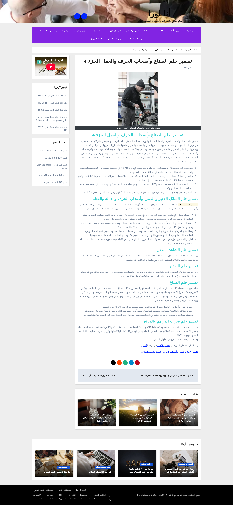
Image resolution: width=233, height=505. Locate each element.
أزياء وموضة (159, 31)
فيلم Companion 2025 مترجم (53, 150)
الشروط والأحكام (73, 497)
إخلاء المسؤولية (61, 497)
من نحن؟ (110, 498)
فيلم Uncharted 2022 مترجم (53, 175)
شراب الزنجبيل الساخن (100, 472)
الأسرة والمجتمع (132, 31)
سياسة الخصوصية (85, 497)
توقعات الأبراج (97, 39)
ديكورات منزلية (62, 31)
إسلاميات (189, 31)
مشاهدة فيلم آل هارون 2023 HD (52, 110)
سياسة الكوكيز (50, 497)
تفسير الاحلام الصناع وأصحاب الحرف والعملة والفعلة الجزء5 (169, 352)
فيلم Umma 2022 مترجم (55, 182)
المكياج (147, 31)
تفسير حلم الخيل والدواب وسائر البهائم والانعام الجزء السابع (181, 418)
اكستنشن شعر (64, 490)
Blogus (153, 495)
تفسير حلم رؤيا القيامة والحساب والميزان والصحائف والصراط (97, 418)
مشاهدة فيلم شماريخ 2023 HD (52, 103)
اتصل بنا (96, 497)
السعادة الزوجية (114, 31)
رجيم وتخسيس (79, 31)
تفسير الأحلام (175, 31)
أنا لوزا (159, 14)
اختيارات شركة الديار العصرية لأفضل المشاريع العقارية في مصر (179, 472)
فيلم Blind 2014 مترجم (56, 158)
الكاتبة (103, 495)
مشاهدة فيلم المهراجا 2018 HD (52, 95)
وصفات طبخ (45, 31)
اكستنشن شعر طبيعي (43, 490)
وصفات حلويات (135, 39)
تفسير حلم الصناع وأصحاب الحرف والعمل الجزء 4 (138, 61)
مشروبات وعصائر (116, 39)
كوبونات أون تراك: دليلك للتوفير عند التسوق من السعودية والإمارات (141, 472)
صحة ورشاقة (96, 31)
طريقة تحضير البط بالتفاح (57, 472)
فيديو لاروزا (81, 490)
